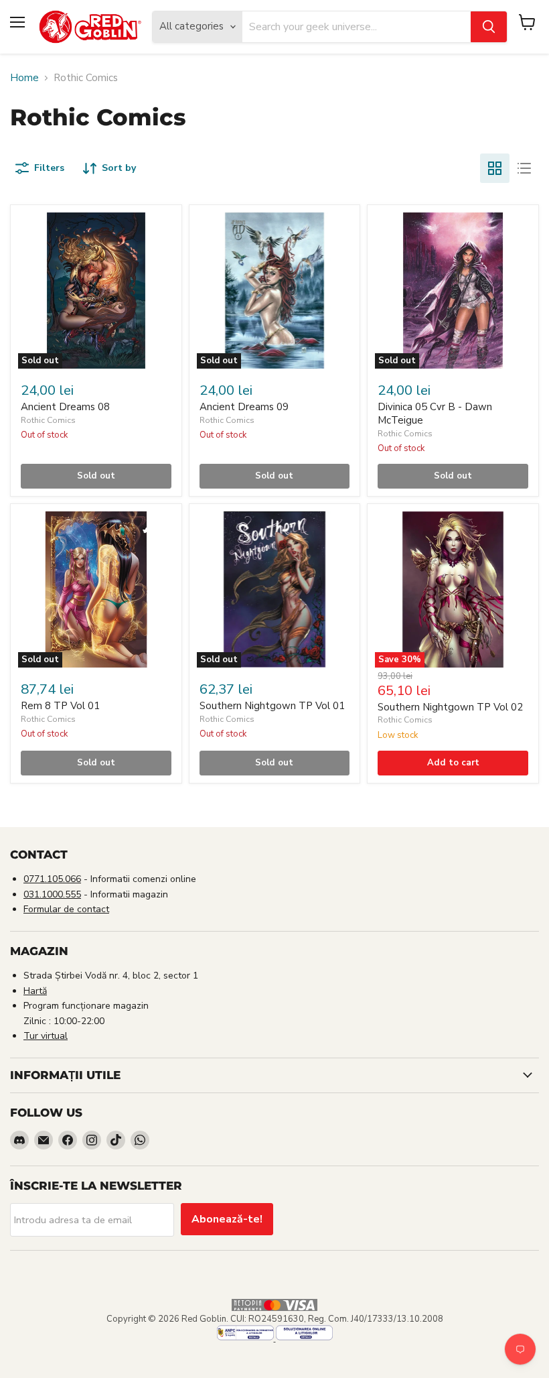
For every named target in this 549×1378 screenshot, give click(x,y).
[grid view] (494, 168)
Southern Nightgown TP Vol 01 (272, 705)
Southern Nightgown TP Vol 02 (450, 707)
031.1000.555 (52, 894)
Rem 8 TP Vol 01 (60, 705)
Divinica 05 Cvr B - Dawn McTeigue (435, 413)
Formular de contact (66, 909)
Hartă (35, 991)
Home (24, 78)
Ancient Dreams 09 (244, 407)
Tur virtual (45, 1035)
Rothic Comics (48, 420)
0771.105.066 (52, 879)
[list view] (524, 168)
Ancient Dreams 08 (65, 407)
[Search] (489, 26)
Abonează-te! (226, 1219)
